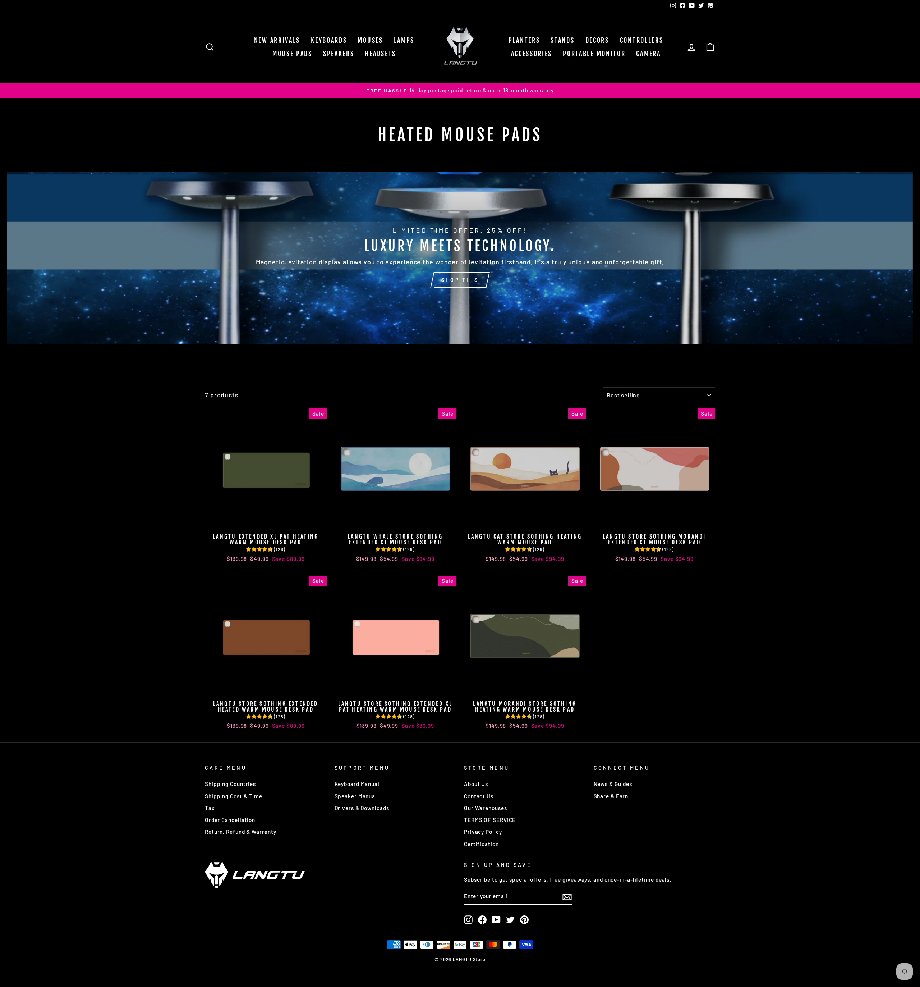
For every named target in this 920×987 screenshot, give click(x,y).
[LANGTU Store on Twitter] (510, 919)
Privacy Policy (483, 831)
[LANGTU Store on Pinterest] (524, 919)
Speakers (338, 54)
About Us (476, 784)
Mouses (370, 40)
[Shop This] (460, 258)
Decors (597, 40)
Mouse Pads (292, 54)
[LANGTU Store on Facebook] (482, 919)
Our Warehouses (485, 808)
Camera (648, 54)
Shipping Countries (230, 784)
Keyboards (329, 40)
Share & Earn (611, 796)
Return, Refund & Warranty (240, 831)
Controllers (641, 40)
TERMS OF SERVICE (490, 820)
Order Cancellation (230, 820)
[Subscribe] (567, 896)
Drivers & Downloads (362, 808)
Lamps (404, 40)
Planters (524, 40)
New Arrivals (277, 40)
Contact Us (478, 796)
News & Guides (613, 784)
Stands (562, 40)
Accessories (531, 54)
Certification (481, 844)
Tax (210, 808)
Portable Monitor (594, 54)
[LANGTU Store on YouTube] (496, 919)
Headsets (380, 54)
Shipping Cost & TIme (233, 796)
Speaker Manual (356, 796)
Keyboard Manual (357, 784)
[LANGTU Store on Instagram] (468, 919)
